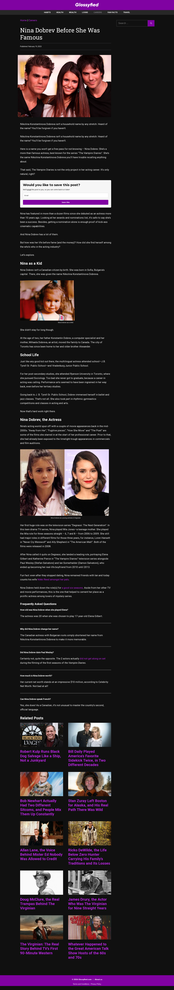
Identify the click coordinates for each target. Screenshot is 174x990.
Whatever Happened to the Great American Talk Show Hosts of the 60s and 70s (88, 951)
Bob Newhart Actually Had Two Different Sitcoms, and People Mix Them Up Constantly (40, 807)
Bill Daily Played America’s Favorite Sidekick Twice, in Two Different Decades (87, 758)
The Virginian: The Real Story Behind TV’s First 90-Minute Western (39, 948)
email (29, 189)
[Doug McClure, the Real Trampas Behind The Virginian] (41, 892)
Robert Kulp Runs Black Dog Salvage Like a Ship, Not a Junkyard (40, 755)
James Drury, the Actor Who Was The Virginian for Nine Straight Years (87, 903)
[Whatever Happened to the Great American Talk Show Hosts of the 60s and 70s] (89, 937)
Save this (66, 202)
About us (98, 979)
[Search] (151, 23)
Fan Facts (113, 12)
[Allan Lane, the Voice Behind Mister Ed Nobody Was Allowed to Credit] (41, 843)
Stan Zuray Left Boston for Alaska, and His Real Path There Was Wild (88, 805)
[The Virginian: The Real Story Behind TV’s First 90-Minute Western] (41, 937)
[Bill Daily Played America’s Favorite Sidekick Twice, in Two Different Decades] (89, 744)
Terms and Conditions (81, 984)
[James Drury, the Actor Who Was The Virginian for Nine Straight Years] (89, 892)
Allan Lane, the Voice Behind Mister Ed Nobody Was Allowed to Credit (41, 854)
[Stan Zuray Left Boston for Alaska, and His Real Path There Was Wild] (89, 794)
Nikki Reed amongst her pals (53, 579)
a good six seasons (72, 587)
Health (59, 12)
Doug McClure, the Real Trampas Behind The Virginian (39, 903)
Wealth (72, 12)
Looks (85, 12)
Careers (98, 12)
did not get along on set (92, 658)
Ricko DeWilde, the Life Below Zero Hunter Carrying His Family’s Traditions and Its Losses (89, 857)
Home (23, 20)
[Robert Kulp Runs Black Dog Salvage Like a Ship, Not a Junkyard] (41, 744)
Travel (126, 12)
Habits (47, 12)
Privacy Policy (96, 984)
